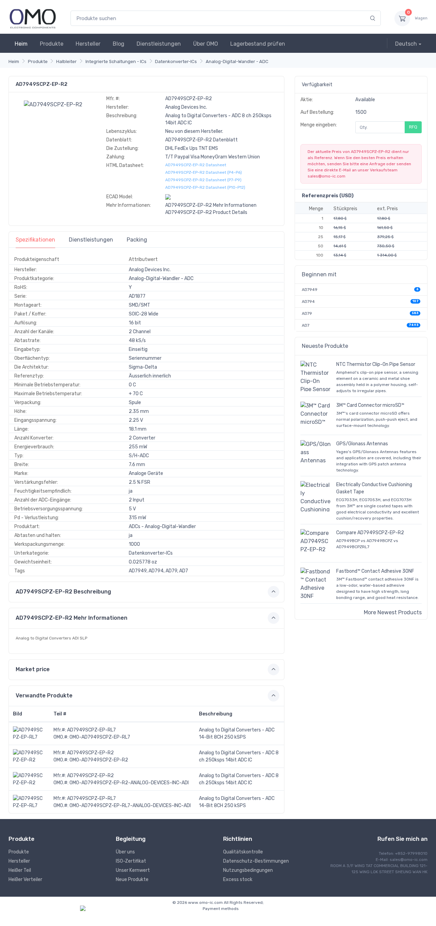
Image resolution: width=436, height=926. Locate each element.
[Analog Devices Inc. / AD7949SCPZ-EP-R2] (53, 104)
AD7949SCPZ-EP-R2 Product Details (206, 212)
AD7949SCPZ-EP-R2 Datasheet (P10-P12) (205, 187)
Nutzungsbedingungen (248, 870)
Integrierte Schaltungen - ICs (115, 61)
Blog (118, 44)
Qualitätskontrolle (243, 852)
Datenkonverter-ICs (176, 61)
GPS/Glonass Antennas (362, 444)
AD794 (308, 301)
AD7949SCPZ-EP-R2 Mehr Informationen (210, 205)
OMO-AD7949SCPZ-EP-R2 (98, 760)
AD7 (305, 325)
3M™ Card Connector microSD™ (370, 405)
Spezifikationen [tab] (35, 239)
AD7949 (309, 289)
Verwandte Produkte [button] (44, 695)
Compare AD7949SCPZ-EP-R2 (370, 533)
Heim (21, 44)
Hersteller (88, 44)
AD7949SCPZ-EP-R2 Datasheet (195, 165)
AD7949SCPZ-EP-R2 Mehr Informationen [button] (71, 618)
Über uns (125, 852)
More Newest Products (393, 612)
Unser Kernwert (133, 870)
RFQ (413, 126)
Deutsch (406, 44)
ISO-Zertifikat (131, 861)
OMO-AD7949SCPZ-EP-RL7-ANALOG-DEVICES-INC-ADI (130, 805)
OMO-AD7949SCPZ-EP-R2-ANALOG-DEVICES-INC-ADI (129, 783)
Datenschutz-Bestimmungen (256, 861)
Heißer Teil (20, 870)
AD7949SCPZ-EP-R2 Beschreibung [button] (63, 591)
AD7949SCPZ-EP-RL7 (91, 730)
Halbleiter (66, 61)
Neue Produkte (132, 879)
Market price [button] (33, 669)
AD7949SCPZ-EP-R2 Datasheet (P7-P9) (203, 180)
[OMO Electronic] (33, 18)
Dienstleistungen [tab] (91, 239)
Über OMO (205, 44)
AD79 (307, 313)
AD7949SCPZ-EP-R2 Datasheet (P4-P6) (203, 172)
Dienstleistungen (159, 44)
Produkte (51, 44)
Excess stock (237, 879)
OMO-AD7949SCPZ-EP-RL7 (99, 737)
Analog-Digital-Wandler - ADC (237, 61)
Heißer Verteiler (25, 879)
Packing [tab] (137, 239)
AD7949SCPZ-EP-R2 (90, 753)
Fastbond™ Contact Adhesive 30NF (375, 571)
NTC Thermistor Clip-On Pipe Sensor (375, 364)
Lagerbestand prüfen (257, 44)
